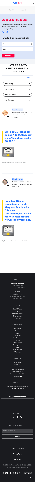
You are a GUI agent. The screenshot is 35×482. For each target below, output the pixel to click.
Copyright (17, 459)
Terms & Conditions (17, 448)
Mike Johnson (17, 316)
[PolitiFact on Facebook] (17, 417)
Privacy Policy (17, 454)
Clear (29, 78)
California (17, 328)
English (11, 10)
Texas (17, 347)
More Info (5, 32)
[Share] (30, 477)
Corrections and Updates (17, 374)
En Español (17, 367)
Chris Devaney (17, 179)
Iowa (17, 333)
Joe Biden (18, 318)
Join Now (8, 55)
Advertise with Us (17, 371)
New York (17, 340)
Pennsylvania (17, 345)
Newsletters (18, 376)
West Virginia (17, 349)
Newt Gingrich (17, 110)
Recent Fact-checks (17, 389)
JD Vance (17, 311)
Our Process (17, 362)
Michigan (18, 335)
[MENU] (3, 3)
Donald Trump (17, 309)
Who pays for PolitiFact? (17, 369)
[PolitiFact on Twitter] (14, 417)
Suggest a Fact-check (17, 397)
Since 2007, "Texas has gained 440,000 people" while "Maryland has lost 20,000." (18, 136)
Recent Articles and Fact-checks (17, 386)
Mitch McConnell (17, 313)
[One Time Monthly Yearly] (17, 49)
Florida (17, 331)
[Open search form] (33, 3)
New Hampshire (18, 338)
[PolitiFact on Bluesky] (21, 417)
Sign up (17, 436)
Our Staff (17, 364)
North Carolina (17, 342)
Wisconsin (17, 352)
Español (23, 10)
